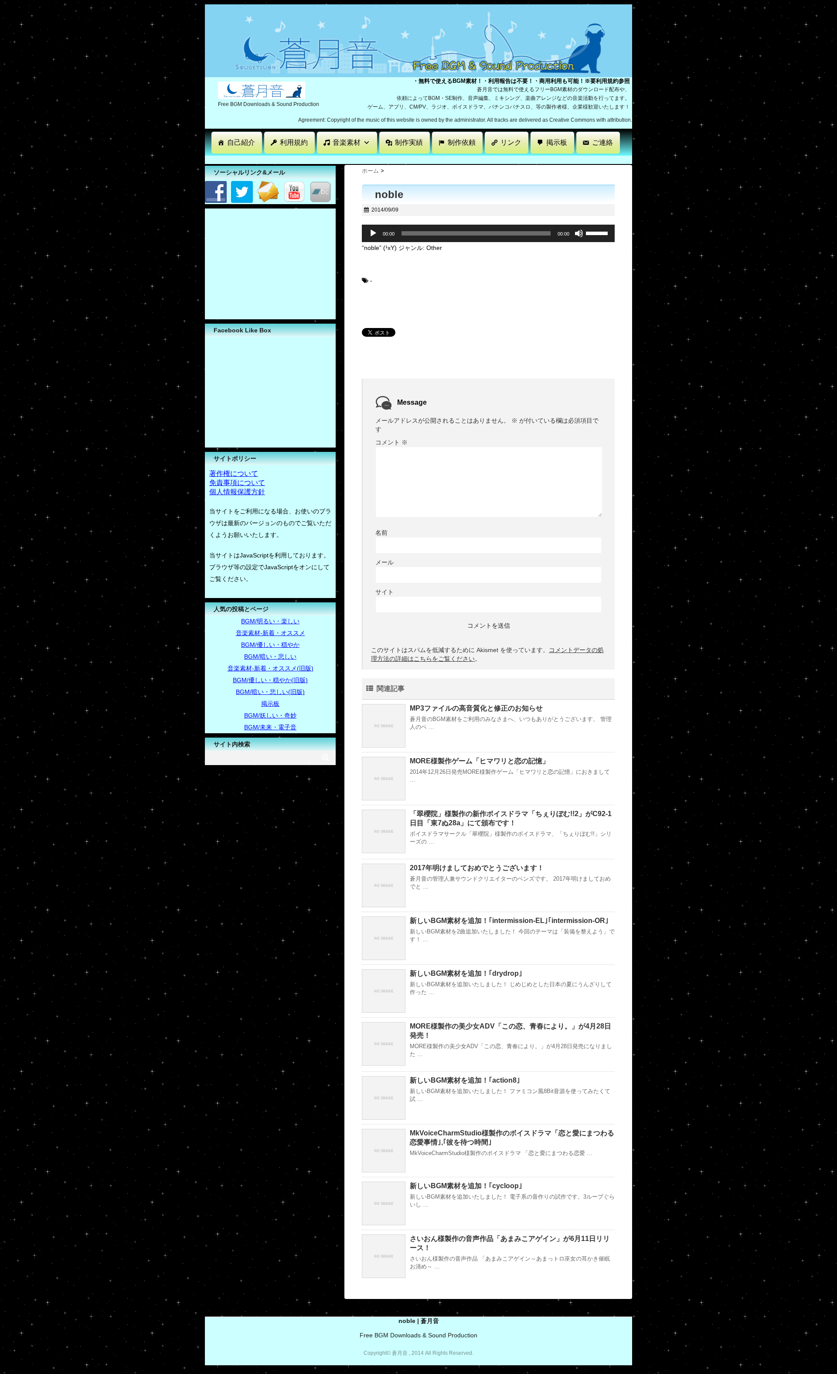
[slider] (598, 232)
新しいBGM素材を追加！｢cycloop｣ (466, 1185)
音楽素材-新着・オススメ (270, 632)
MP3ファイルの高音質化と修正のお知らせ (476, 708)
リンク (510, 142)
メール (384, 562)
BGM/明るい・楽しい (270, 621)
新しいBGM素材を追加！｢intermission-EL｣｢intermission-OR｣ (509, 920)
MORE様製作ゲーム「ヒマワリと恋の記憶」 (479, 761)
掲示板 (556, 142)
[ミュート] (579, 233)
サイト (384, 591)
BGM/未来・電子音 (270, 727)
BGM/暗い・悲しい (270, 656)
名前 (381, 532)
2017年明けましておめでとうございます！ (477, 868)
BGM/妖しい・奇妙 (270, 715)
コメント (391, 442)
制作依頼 (462, 142)
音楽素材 (347, 142)
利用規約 (294, 142)
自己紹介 (241, 142)
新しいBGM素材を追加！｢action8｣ (465, 1080)
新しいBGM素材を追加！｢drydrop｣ (466, 973)
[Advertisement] (363, 159)
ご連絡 (602, 142)
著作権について (233, 473)
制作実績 (409, 142)
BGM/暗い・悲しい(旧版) (270, 691)
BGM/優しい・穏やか (270, 644)
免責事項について (237, 482)
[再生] (373, 233)
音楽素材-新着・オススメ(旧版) (270, 668)
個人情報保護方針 (237, 492)
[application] (488, 233)
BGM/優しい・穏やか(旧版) (270, 680)
